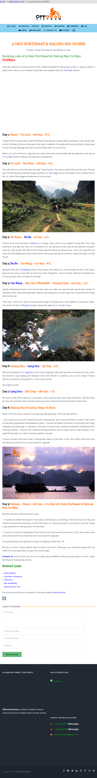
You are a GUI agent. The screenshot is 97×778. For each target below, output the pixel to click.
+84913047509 (61, 724)
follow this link (58, 592)
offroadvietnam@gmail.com (66, 734)
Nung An (26, 305)
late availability (10, 583)
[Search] (73, 30)
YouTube (68, 70)
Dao (10, 156)
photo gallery (10, 573)
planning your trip (12, 586)
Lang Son (33, 366)
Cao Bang (24, 269)
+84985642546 (61, 729)
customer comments (13, 576)
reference (8, 579)
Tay (50, 173)
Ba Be (27, 237)
